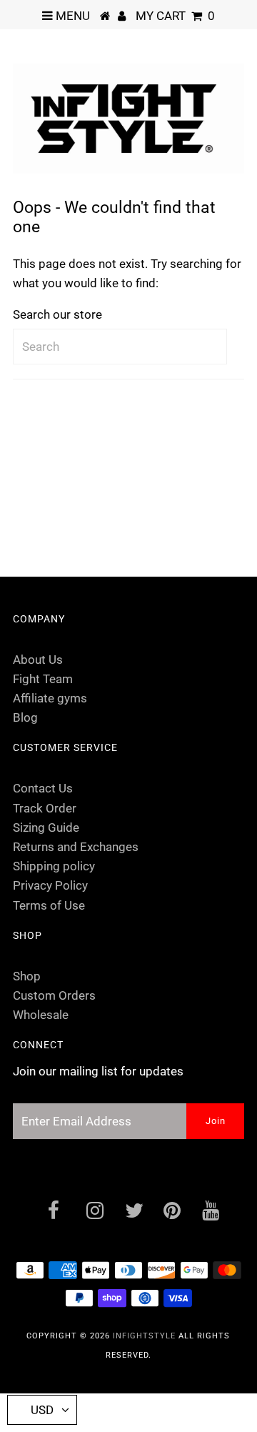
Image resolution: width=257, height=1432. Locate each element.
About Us (38, 659)
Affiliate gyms (50, 698)
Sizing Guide (46, 827)
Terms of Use (49, 905)
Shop (27, 976)
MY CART (175, 16)
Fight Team (43, 679)
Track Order (44, 808)
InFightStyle (144, 1336)
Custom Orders (54, 995)
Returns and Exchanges (75, 847)
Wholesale (41, 1015)
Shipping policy (54, 866)
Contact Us (43, 788)
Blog (25, 717)
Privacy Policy (50, 885)
